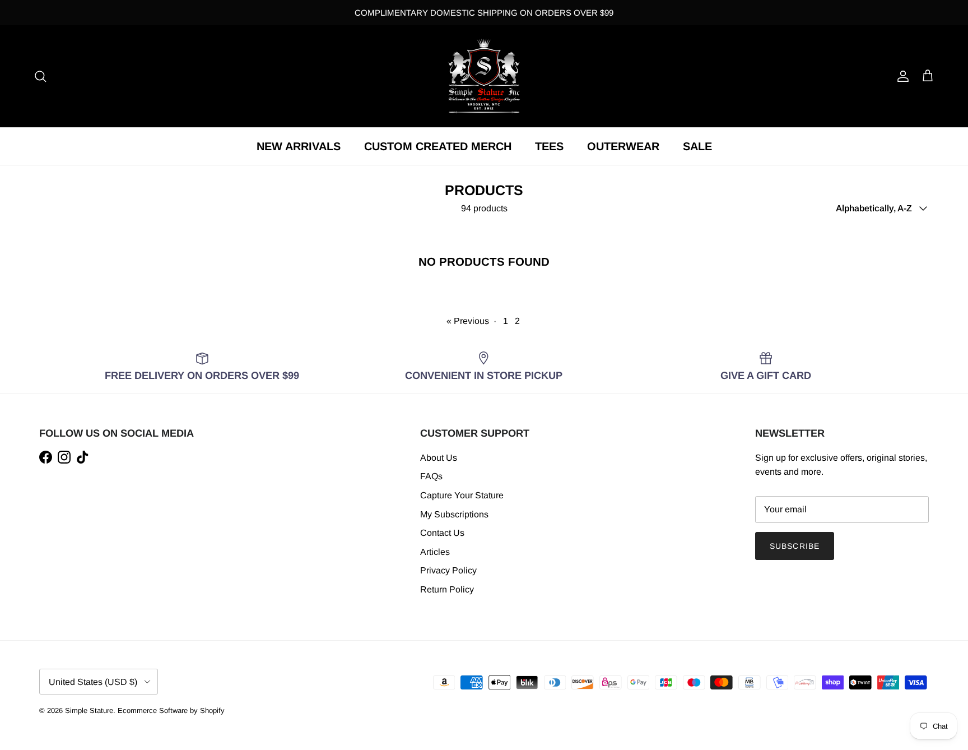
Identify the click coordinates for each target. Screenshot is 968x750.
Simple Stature (89, 710)
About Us (438, 457)
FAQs (431, 476)
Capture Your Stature (462, 495)
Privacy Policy (448, 570)
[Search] (40, 76)
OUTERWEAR (623, 146)
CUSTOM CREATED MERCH (437, 146)
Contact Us (442, 533)
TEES (549, 146)
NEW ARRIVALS (299, 146)
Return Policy (447, 589)
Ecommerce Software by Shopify (171, 710)
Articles (435, 552)
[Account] (901, 76)
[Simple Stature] (484, 76)
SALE (697, 146)
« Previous (467, 321)
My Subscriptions (454, 514)
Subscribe (795, 545)
